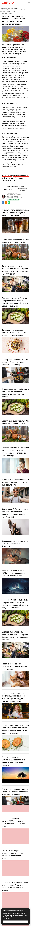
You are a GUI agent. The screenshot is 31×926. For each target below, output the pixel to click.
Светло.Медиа (3, 8)
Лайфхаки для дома (12, 8)
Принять (15, 922)
